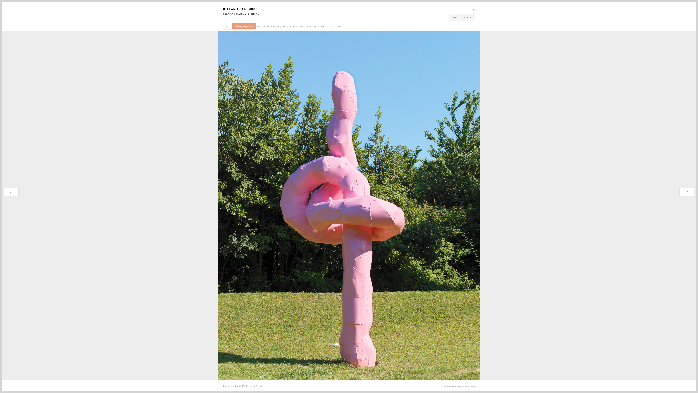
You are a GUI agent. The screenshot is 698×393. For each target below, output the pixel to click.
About (455, 17)
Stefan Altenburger (243, 9)
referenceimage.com (464, 385)
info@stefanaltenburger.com (472, 9)
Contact (468, 17)
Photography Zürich (233, 13)
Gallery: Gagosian (244, 26)
